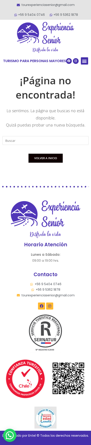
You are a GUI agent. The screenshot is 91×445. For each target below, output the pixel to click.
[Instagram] (76, 61)
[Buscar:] (45, 140)
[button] (84, 61)
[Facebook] (69, 61)
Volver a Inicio (45, 158)
